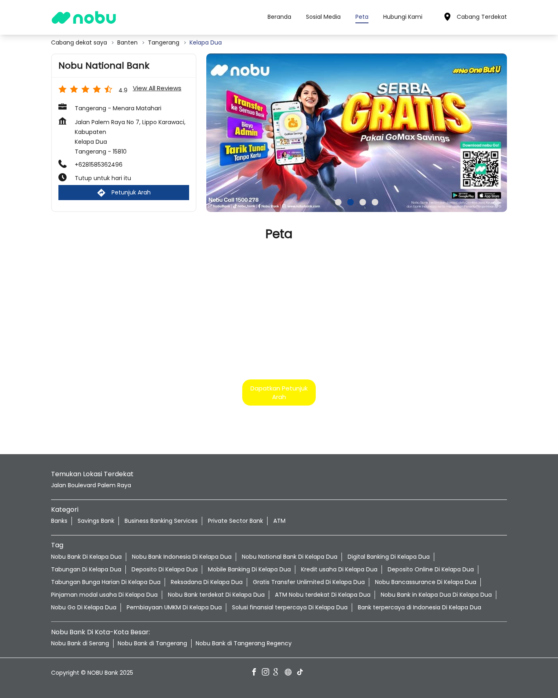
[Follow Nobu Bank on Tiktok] (302, 673)
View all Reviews (157, 88)
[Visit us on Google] (279, 673)
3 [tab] (362, 202)
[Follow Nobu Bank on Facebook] (256, 673)
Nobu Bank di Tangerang (152, 643)
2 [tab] (350, 202)
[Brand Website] (290, 673)
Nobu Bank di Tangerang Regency (244, 643)
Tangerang (163, 43)
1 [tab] (338, 202)
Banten (127, 43)
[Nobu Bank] (83, 17)
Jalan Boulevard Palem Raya (91, 485)
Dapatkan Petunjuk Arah (279, 392)
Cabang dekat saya (79, 43)
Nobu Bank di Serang (80, 643)
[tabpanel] (356, 133)
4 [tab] (375, 202)
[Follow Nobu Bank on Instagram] (267, 673)
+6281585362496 (99, 165)
